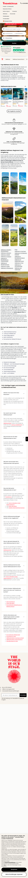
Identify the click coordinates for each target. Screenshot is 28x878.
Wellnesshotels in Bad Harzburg (14, 639)
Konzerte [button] (14, 11)
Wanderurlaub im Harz (12, 641)
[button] (14, 33)
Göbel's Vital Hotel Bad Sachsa (16, 508)
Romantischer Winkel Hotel (13, 635)
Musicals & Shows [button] (7, 9)
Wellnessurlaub (7, 423)
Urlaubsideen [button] (6, 18)
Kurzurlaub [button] (12, 13)
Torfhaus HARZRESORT (16, 425)
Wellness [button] (5, 13)
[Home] (2, 59)
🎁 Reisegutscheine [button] (7, 21)
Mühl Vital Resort (10, 601)
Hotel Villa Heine (13, 506)
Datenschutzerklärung (10, 862)
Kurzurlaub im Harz (11, 636)
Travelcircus (8, 497)
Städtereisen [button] (6, 16)
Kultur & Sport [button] (6, 11)
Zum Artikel (22, 292)
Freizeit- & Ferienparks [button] (8, 6)
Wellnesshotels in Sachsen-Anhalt (15, 638)
